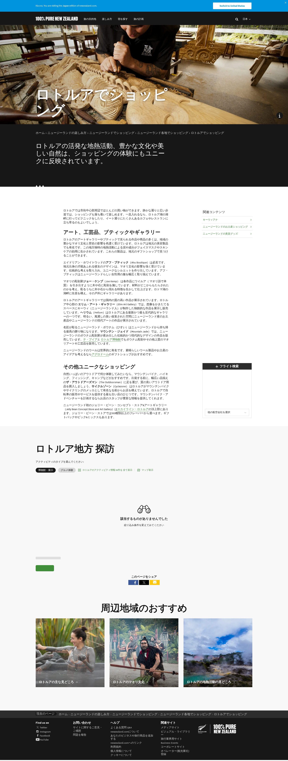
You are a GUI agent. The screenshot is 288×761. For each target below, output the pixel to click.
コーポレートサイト (173, 746)
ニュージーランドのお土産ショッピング (225, 226)
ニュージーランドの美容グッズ (220, 233)
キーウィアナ (210, 219)
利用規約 (115, 746)
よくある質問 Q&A (121, 727)
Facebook (45, 735)
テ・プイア (90, 339)
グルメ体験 (67, 470)
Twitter (43, 727)
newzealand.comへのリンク (126, 742)
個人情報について (121, 751)
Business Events (169, 742)
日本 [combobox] (245, 19)
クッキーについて (121, 755)
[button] (90, 19)
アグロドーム (100, 354)
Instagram (45, 731)
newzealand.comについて (124, 731)
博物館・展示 (45, 470)
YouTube (44, 739)
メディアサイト (170, 727)
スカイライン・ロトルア (132, 409)
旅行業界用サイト (171, 738)
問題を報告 (79, 734)
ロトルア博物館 (111, 339)
